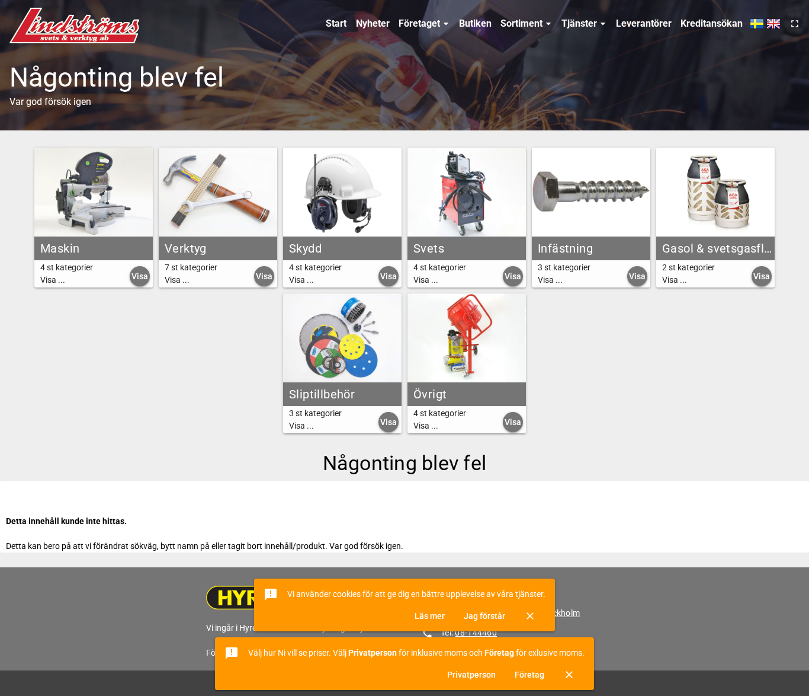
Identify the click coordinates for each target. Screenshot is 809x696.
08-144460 (476, 632)
